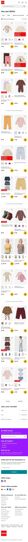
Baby (8, 15)
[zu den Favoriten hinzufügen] (12, 23)
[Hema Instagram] (5, 481)
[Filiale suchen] (25, 436)
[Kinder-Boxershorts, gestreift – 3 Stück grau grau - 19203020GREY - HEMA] (9, 354)
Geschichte (3, 509)
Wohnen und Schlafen (18, 15)
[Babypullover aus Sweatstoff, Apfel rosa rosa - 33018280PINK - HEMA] (23, 39)
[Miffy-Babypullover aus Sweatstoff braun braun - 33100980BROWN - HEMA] (9, 163)
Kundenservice (4, 518)
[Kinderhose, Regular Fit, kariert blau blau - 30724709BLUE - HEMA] (15, 354)
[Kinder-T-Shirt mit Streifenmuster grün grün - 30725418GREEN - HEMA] (2, 256)
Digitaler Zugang (5, 525)
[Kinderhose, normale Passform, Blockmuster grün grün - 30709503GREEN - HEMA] (23, 354)
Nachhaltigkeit (4, 514)
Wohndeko (3, 500)
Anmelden (14, 472)
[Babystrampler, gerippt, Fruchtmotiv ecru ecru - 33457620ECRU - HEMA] (2, 385)
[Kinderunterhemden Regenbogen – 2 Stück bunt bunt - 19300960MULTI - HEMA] (9, 96)
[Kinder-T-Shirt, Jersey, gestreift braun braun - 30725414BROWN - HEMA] (9, 256)
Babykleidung (4, 497)
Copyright (8, 526)
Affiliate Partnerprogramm (20, 499)
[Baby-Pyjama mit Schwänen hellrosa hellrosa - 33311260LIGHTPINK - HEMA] (9, 287)
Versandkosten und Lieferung (9, 443)
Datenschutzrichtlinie (15, 525)
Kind (3, 15)
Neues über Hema (5, 511)
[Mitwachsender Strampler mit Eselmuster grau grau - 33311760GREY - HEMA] (6, 39)
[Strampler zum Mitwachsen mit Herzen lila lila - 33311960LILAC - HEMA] (23, 132)
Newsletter (17, 497)
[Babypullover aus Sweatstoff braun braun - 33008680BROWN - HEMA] (19, 39)
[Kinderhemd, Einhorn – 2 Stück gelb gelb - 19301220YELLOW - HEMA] (2, 96)
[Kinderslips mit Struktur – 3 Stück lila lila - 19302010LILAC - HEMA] (15, 385)
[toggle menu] (25, 2)
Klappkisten (3, 504)
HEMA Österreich (18, 514)
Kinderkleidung (4, 499)
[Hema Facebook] (2, 481)
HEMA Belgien (18, 511)
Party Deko (3, 502)
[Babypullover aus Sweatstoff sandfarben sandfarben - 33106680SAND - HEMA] (2, 163)
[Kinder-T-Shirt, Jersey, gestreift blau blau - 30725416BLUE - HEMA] (6, 256)
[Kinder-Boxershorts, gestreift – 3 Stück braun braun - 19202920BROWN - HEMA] (2, 354)
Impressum (14, 526)
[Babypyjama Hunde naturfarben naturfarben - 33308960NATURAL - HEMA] (2, 287)
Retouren (4, 445)
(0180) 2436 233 (5, 452)
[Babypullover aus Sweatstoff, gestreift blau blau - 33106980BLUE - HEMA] (6, 163)
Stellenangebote (5, 513)
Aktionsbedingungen (5, 516)
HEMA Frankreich (18, 513)
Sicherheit (3, 520)
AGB (22, 525)
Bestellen (4, 447)
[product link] (7, 29)
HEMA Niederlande (19, 509)
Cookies (3, 526)
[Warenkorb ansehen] (22, 2)
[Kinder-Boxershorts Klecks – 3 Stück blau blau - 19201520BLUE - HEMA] (6, 354)
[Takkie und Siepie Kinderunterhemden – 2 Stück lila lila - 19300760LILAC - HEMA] (6, 96)
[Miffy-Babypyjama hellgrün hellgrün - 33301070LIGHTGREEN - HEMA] (6, 287)
